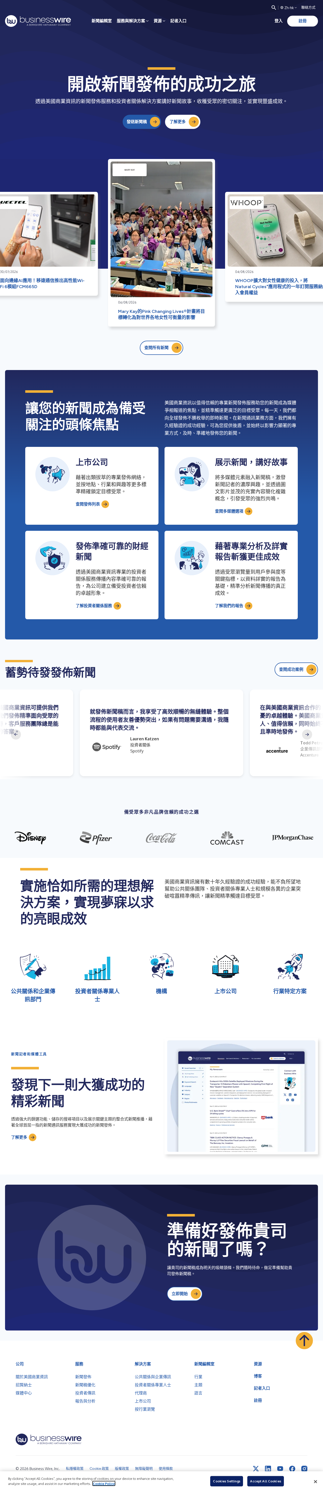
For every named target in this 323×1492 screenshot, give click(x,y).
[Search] (274, 7)
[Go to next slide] (307, 734)
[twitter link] (256, 1469)
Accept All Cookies (265, 1481)
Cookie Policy (104, 1483)
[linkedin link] (268, 1469)
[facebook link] (292, 1469)
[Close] (315, 1481)
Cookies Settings (226, 1481)
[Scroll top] (304, 1340)
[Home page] (38, 21)
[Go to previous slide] (16, 734)
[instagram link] (304, 1469)
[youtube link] (280, 1468)
